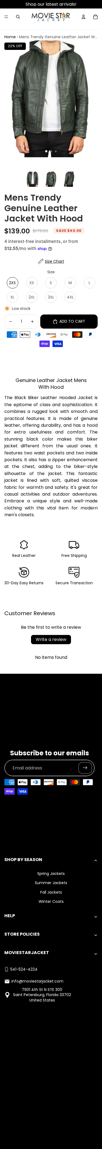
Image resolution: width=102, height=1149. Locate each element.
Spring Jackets (51, 873)
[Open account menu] (83, 17)
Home (10, 37)
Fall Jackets (51, 892)
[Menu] (6, 17)
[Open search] (18, 17)
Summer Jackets (51, 882)
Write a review (51, 639)
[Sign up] (85, 768)
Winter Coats (51, 901)
